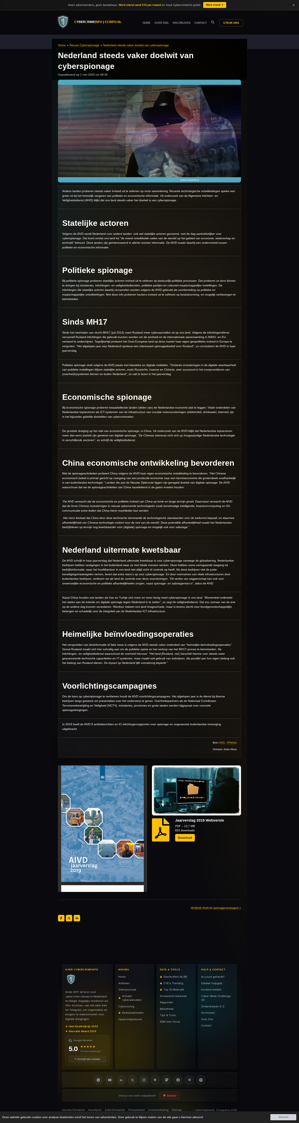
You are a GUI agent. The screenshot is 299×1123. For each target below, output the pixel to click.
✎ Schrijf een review (87, 1059)
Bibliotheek (167, 1008)
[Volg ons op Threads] (189, 1080)
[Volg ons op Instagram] (143, 1080)
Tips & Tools (168, 1015)
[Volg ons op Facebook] (178, 1080)
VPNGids (232, 742)
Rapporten (166, 1002)
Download (185, 837)
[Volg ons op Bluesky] (155, 1080)
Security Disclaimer (73, 1109)
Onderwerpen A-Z (213, 1006)
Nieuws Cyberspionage (84, 45)
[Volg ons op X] (132, 1080)
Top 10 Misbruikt (174, 989)
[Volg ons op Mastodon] (166, 1080)
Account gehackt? (213, 976)
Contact (206, 1025)
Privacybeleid (136, 1109)
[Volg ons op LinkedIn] (121, 1080)
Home (62, 45)
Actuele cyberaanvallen (132, 997)
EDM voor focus (170, 1021)
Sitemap (177, 1109)
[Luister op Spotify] (200, 1080)
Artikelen (124, 983)
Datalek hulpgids (211, 983)
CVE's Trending (173, 983)
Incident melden (211, 989)
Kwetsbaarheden (133, 1012)
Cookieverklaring (158, 1109)
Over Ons (207, 1019)
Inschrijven (208, 1012)
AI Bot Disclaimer (115, 1109)
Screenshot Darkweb (173, 995)
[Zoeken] (213, 22)
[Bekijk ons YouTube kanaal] (109, 1080)
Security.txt (94, 1109)
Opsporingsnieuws (130, 1019)
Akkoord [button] (283, 1117)
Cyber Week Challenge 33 (216, 997)
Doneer (171, 1095)
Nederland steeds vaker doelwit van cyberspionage (136, 45)
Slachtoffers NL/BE (175, 976)
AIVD (222, 742)
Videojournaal (127, 989)
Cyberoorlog (126, 1006)
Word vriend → (214, 4)
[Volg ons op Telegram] (98, 1080)
